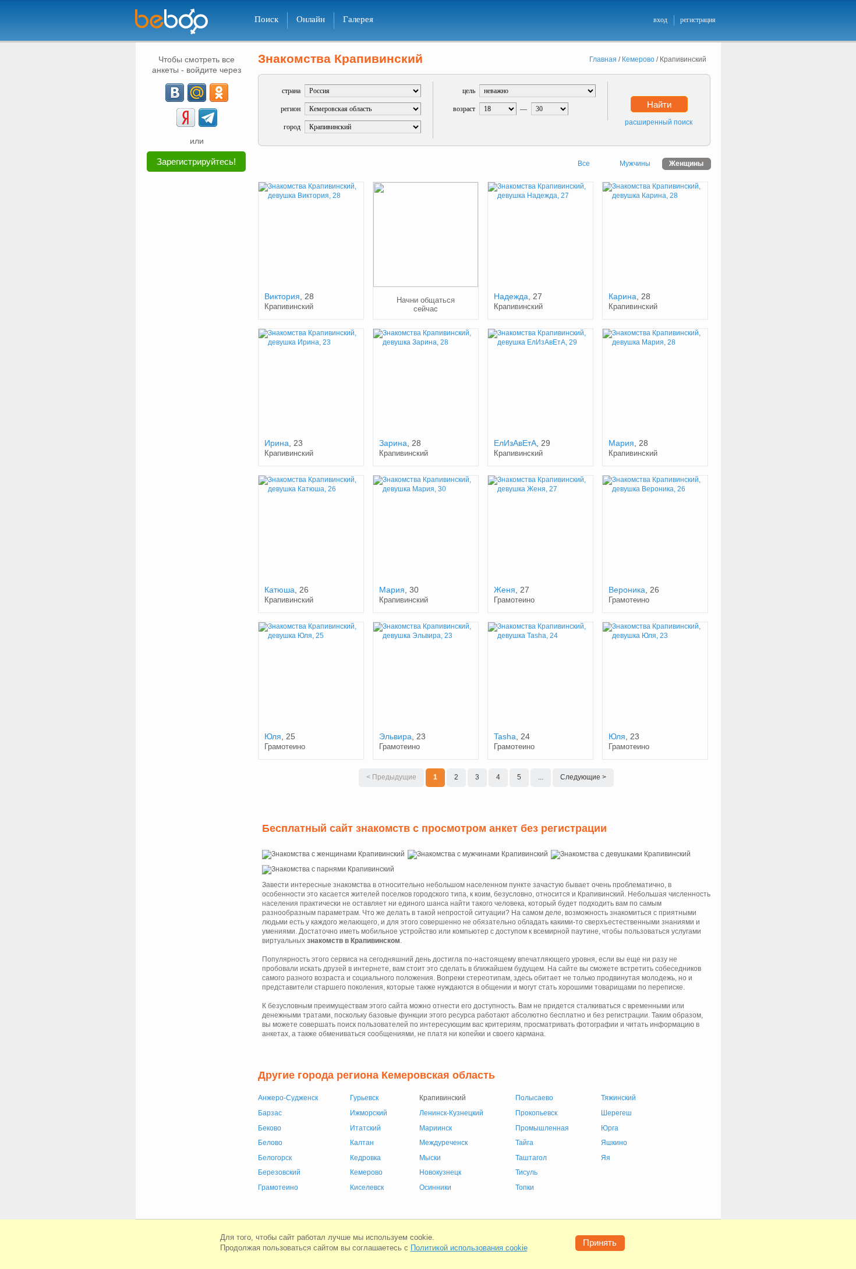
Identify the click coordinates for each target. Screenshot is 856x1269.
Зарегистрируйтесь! (196, 161)
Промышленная (542, 1128)
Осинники (435, 1187)
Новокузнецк (440, 1172)
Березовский (279, 1172)
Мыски (430, 1158)
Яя (605, 1158)
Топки (524, 1187)
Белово (270, 1143)
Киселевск (367, 1187)
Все (584, 163)
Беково (269, 1128)
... (540, 777)
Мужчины (635, 163)
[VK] (174, 92)
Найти (659, 104)
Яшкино (614, 1143)
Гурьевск (364, 1098)
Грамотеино (278, 1187)
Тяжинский (618, 1098)
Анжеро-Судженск (288, 1098)
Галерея (358, 19)
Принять (600, 1242)
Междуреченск (443, 1143)
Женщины (686, 163)
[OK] (219, 92)
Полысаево (534, 1098)
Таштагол (531, 1158)
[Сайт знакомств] (178, 22)
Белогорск (275, 1158)
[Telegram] (208, 117)
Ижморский (368, 1113)
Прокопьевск (536, 1113)
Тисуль (526, 1172)
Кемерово (366, 1172)
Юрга (609, 1128)
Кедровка (365, 1158)
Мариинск (435, 1128)
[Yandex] (185, 117)
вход (660, 20)
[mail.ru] (197, 92)
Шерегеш (616, 1113)
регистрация (698, 20)
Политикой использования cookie (469, 1247)
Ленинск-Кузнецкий (451, 1113)
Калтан (362, 1143)
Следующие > (583, 777)
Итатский (365, 1128)
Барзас (270, 1113)
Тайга (524, 1143)
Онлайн (310, 19)
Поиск (266, 19)
